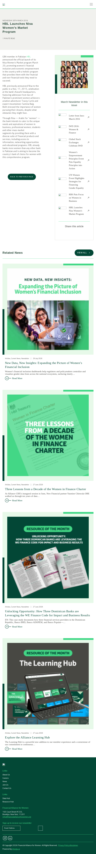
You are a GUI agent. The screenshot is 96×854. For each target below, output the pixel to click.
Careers (5, 778)
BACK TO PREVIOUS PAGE (21, 177)
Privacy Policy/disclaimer (68, 845)
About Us (6, 774)
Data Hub (6, 798)
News (4, 781)
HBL (29, 56)
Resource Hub (8, 801)
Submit (40, 828)
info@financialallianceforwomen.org (16, 816)
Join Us (5, 785)
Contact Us (6, 788)
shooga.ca (16, 849)
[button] (91, 4)
